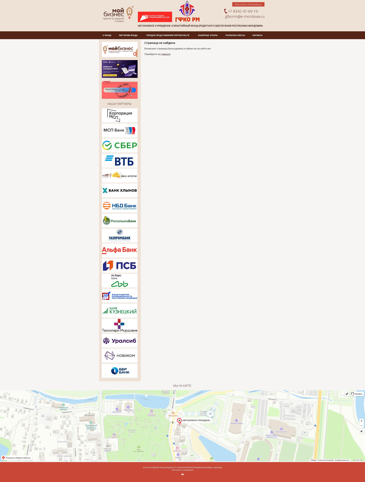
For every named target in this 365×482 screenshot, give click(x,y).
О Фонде (107, 35)
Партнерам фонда (128, 35)
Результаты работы (235, 35)
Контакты (257, 35)
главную (165, 54)
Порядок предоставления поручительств (167, 35)
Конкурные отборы (208, 35)
